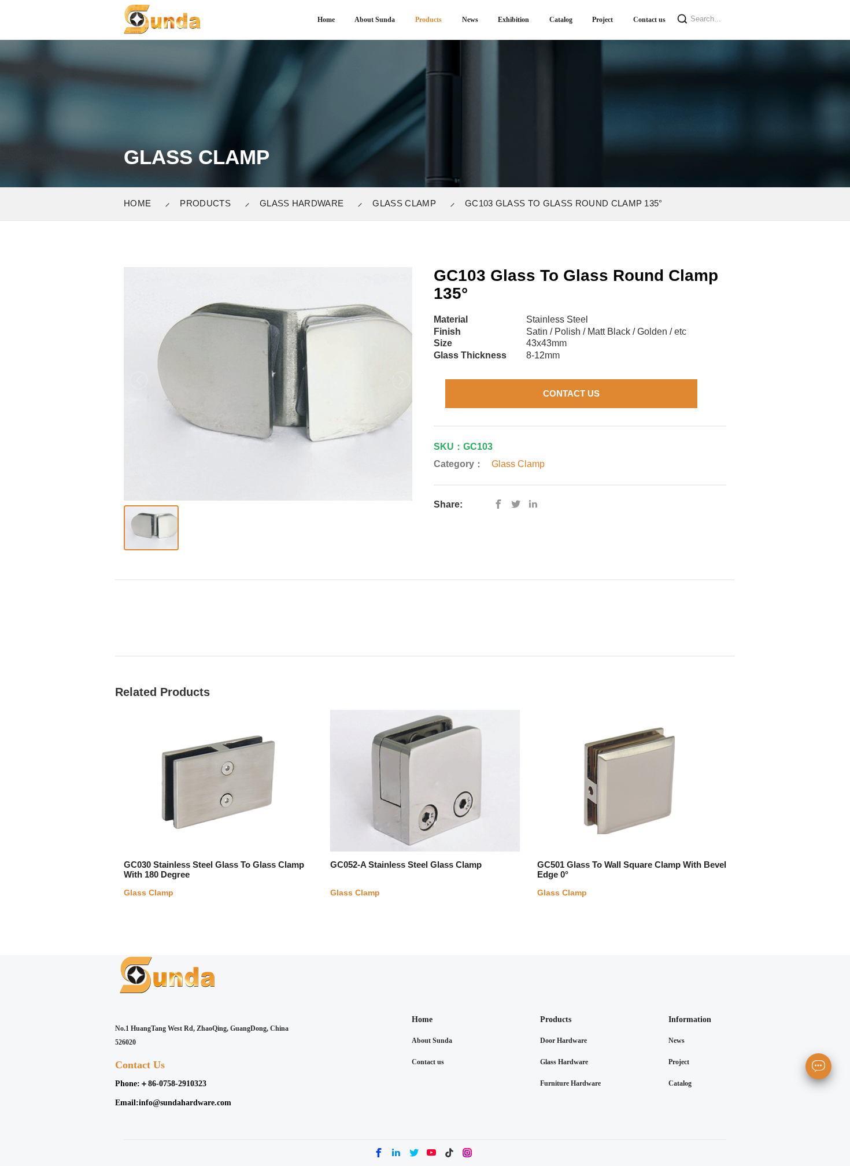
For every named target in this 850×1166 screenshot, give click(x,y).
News (676, 1041)
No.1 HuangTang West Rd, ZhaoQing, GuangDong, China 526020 (202, 1035)
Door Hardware (563, 1041)
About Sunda (432, 1041)
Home (137, 203)
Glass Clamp (404, 203)
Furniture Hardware (570, 1083)
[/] (518, 504)
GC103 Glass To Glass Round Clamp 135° (564, 203)
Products (205, 203)
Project (678, 1062)
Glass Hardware (301, 203)
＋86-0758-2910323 (173, 1083)
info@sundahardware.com (185, 1102)
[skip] (162, 20)
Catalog (680, 1083)
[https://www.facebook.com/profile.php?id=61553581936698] (501, 504)
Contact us (428, 1062)
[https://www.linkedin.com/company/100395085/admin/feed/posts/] (536, 504)
